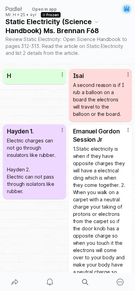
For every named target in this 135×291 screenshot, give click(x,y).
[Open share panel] (14, 282)
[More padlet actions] (120, 282)
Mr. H (11, 14)
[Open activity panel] (50, 282)
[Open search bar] (85, 282)
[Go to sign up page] (126, 8)
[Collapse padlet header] (96, 22)
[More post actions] (58, 77)
